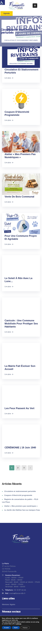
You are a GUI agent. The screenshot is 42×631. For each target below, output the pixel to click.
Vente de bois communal (19, 196)
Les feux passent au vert (19, 408)
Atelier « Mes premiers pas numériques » (21, 506)
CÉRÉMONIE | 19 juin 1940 (20, 447)
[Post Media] (21, 57)
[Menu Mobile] (35, 5)
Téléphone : (15, 590)
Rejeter (16, 627)
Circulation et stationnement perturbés (20, 491)
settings (18, 624)
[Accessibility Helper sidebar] (2, 2)
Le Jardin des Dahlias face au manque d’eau (22, 510)
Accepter (6, 627)
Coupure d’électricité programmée (18, 495)
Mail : (15, 593)
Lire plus (8, 78)
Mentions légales (8, 604)
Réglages (25, 627)
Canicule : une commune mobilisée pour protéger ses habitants (21, 323)
